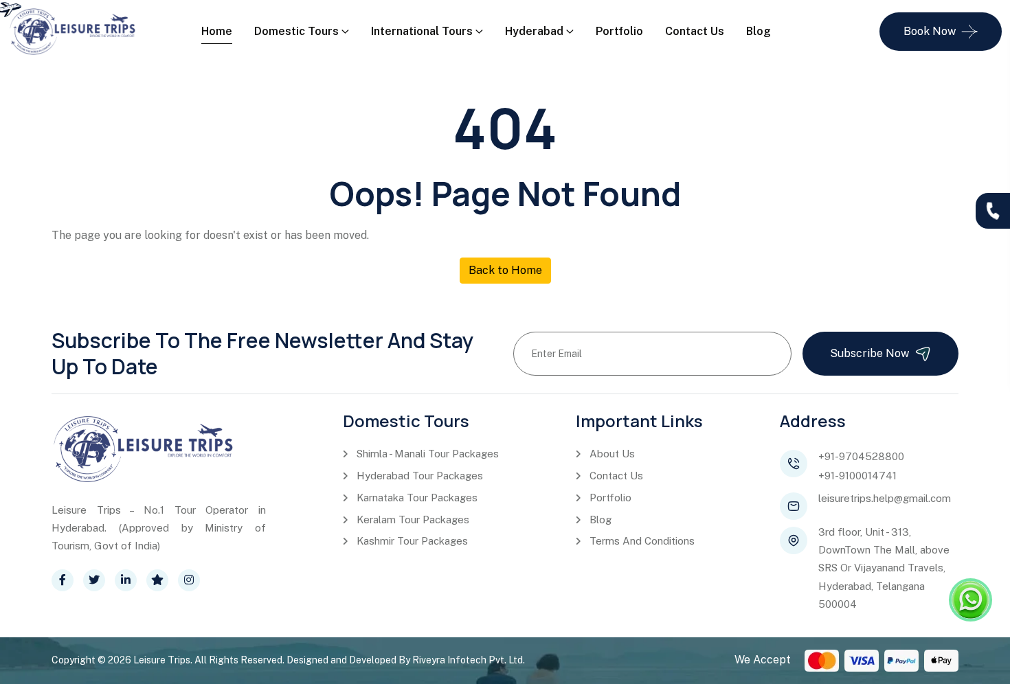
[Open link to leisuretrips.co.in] (72, 30)
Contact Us (694, 31)
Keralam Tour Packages (413, 519)
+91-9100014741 (857, 475)
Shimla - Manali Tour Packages (428, 453)
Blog (758, 31)
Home (216, 31)
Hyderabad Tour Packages (420, 475)
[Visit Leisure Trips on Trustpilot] (157, 580)
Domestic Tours (296, 31)
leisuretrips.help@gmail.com (884, 498)
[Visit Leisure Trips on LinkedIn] (126, 580)
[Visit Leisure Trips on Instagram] (189, 580)
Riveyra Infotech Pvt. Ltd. (468, 659)
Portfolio (619, 31)
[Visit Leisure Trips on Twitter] (94, 580)
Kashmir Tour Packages (412, 541)
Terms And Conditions (642, 541)
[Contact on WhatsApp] (970, 600)
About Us (612, 453)
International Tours (422, 31)
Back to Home (505, 270)
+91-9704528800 (861, 456)
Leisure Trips (161, 659)
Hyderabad (534, 31)
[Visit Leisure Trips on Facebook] (63, 580)
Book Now (930, 31)
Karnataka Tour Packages (417, 497)
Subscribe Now (869, 353)
